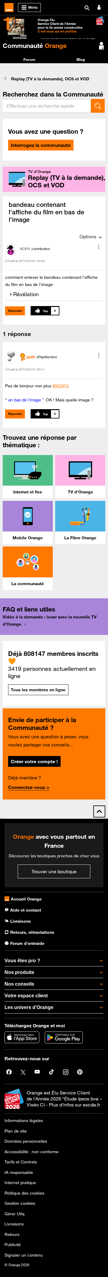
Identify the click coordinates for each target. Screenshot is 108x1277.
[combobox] (47, 106)
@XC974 (60, 385)
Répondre (15, 311)
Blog (80, 59)
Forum (29, 59)
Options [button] (88, 237)
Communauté (35, 45)
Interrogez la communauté (40, 145)
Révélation (26, 294)
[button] (99, 247)
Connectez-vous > (29, 787)
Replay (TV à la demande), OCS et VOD (50, 79)
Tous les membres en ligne (38, 689)
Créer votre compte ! (34, 761)
